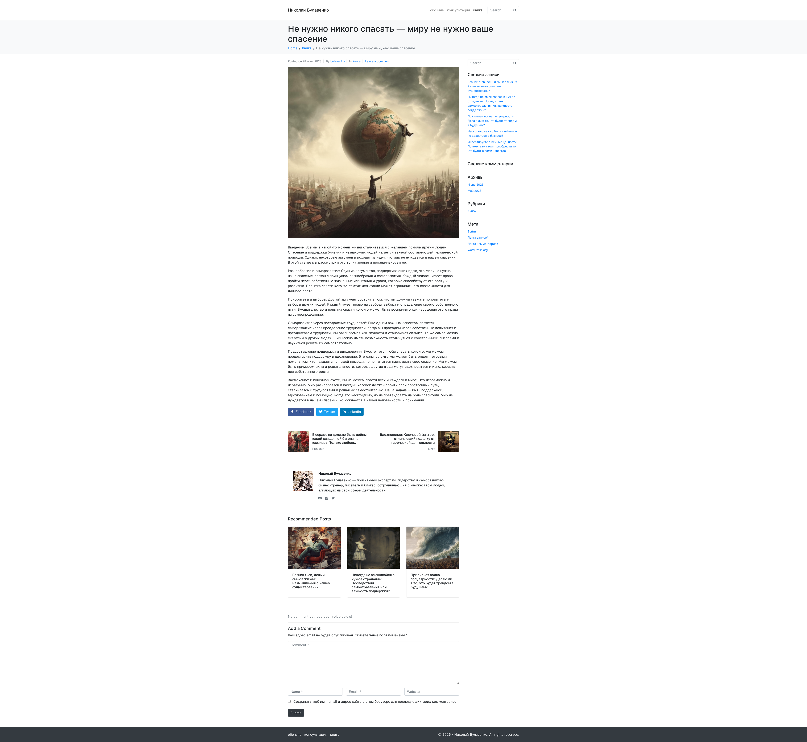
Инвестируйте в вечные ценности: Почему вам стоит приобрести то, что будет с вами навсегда (492, 146)
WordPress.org (478, 250)
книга (478, 10)
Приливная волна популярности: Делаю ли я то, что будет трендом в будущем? (492, 120)
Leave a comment (377, 61)
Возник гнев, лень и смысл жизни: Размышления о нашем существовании (492, 86)
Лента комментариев (483, 244)
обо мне (437, 10)
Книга (356, 61)
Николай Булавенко (308, 10)
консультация (458, 10)
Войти (472, 231)
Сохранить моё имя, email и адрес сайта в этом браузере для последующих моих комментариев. (375, 701)
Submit (296, 713)
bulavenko (337, 61)
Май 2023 (474, 190)
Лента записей (478, 237)
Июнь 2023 (476, 184)
